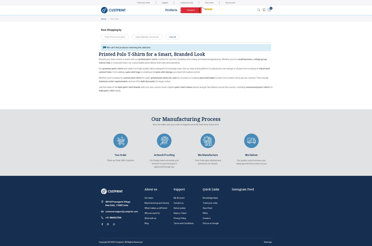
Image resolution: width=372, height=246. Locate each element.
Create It (191, 10)
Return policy (180, 208)
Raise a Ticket (180, 213)
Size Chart (209, 3)
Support (165, 3)
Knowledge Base (210, 198)
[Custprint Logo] (113, 10)
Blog (147, 223)
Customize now (186, 3)
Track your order (143, 3)
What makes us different (156, 208)
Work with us (150, 218)
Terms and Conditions (184, 223)
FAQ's (205, 213)
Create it (207, 218)
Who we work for (152, 213)
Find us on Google (211, 223)
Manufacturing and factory (157, 203)
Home (104, 19)
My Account (179, 198)
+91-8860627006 (113, 218)
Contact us (179, 203)
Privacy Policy (180, 218)
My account (230, 3)
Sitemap (268, 242)
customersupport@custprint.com (121, 211)
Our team (149, 198)
